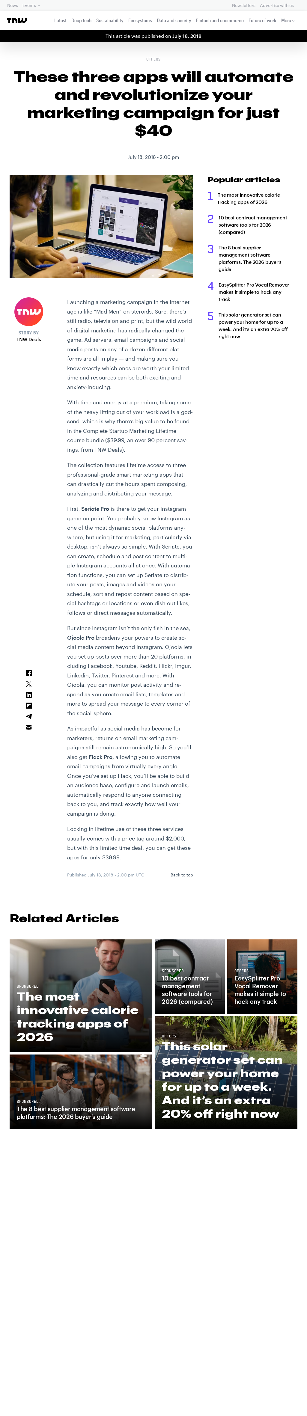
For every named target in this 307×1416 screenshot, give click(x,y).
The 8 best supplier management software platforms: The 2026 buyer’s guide (250, 258)
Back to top (182, 874)
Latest (60, 20)
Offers (153, 59)
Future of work (262, 20)
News (12, 5)
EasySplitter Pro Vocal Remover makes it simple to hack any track (254, 292)
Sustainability (110, 20)
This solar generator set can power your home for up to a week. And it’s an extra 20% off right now (253, 325)
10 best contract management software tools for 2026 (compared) (253, 225)
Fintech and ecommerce (220, 20)
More (286, 20)
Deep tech (81, 20)
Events (29, 5)
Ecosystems (140, 20)
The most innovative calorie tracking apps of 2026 (249, 198)
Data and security (174, 20)
